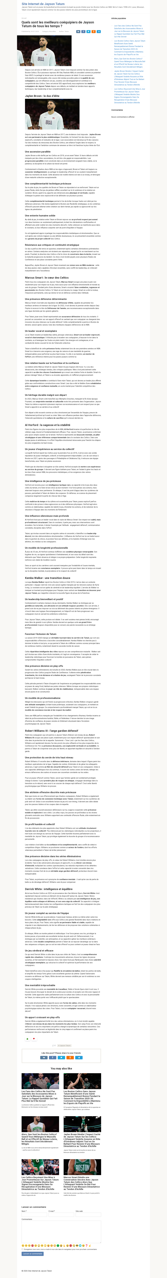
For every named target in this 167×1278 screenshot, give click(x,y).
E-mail (52, 1211)
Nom (24, 1211)
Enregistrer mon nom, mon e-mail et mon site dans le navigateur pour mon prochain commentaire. (60, 1249)
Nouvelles (52, 31)
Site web (79, 1211)
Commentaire (27, 1219)
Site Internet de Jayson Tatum (43, 4)
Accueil (24, 18)
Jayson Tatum (65, 1046)
